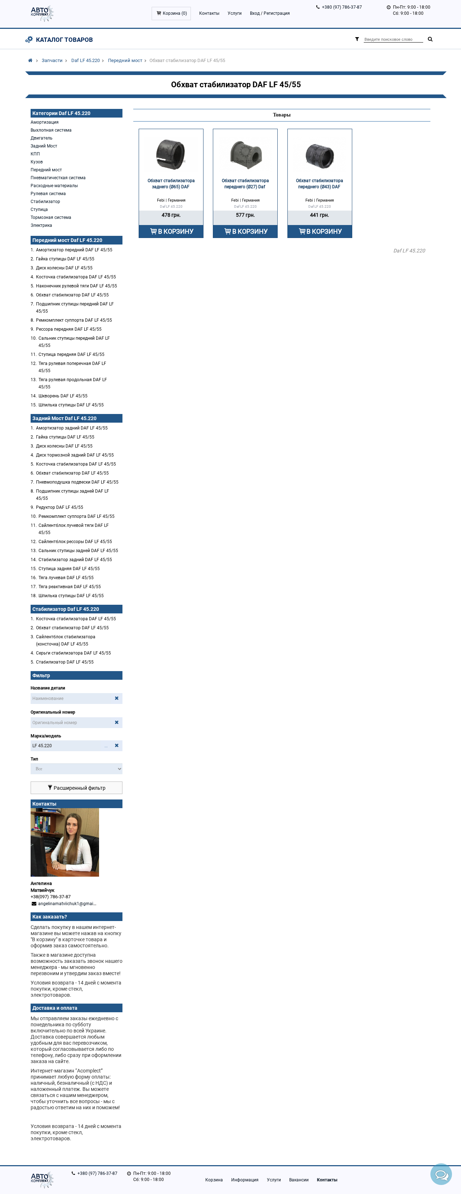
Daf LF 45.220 (85, 60)
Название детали (48, 688)
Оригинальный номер (53, 712)
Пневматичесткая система (58, 177)
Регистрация (277, 13)
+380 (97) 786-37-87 (342, 7)
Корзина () (175, 13)
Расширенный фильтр (79, 788)
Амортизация (45, 122)
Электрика (41, 225)
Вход (255, 13)
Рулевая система (48, 193)
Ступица (39, 209)
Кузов (37, 161)
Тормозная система (51, 217)
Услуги (235, 13)
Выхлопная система (51, 130)
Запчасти (52, 60)
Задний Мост (44, 146)
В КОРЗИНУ (175, 231)
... (106, 745)
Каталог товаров (64, 39)
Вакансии (299, 1179)
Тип (34, 759)
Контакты (209, 13)
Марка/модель (46, 736)
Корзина (214, 1179)
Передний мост (125, 60)
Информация (245, 1179)
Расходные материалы (54, 185)
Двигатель (42, 138)
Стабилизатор (45, 201)
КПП (35, 154)
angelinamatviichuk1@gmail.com (71, 903)
